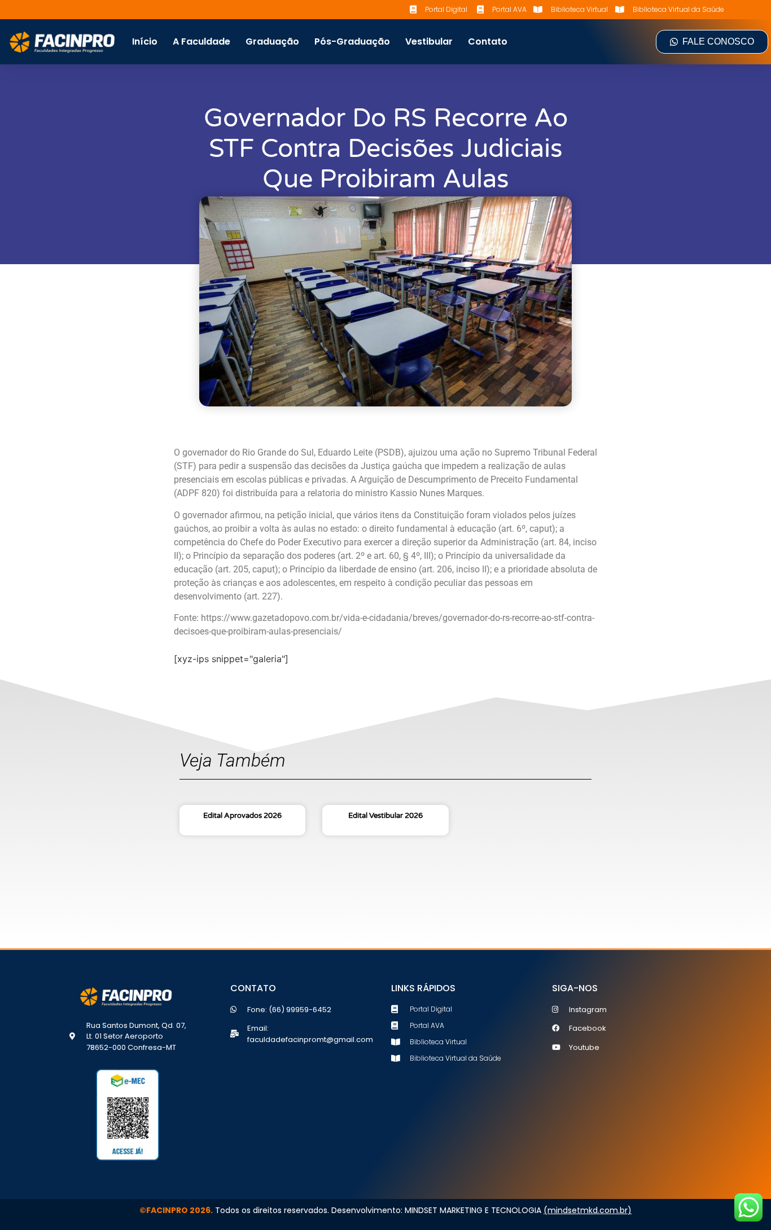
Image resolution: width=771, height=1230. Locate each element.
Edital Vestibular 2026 (385, 815)
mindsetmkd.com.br (587, 1210)
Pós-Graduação (352, 41)
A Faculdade (201, 41)
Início (144, 41)
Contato (487, 41)
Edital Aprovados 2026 (242, 815)
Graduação (272, 41)
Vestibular (429, 41)
